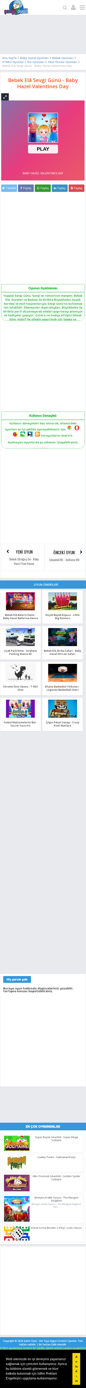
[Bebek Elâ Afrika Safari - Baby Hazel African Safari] (62, 646)
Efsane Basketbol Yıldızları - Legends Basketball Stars (62, 688)
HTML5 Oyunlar (13, 62)
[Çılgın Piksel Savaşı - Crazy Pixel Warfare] (62, 718)
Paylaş (27, 188)
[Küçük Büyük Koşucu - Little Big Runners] (62, 610)
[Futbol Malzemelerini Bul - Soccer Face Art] (20, 718)
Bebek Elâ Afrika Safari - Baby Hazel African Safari (62, 652)
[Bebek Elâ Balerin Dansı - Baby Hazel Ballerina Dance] (20, 610)
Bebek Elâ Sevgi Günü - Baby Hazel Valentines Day (43, 83)
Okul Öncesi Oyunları (62, 62)
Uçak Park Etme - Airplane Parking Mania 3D (20, 652)
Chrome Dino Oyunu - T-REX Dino (20, 688)
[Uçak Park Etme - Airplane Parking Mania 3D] (20, 646)
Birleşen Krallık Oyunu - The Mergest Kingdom (56, 1199)
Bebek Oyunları (62, 58)
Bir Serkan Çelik (53, 1344)
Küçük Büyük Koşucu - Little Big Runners (62, 616)
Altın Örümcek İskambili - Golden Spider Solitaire (56, 1177)
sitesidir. (62, 1344)
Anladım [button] (76, 1368)
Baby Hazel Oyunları (34, 58)
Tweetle (11, 188)
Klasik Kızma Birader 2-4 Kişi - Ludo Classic (56, 1228)
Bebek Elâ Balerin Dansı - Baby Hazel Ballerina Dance (20, 616)
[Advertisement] (43, 35)
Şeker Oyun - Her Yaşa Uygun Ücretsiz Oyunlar (50, 1341)
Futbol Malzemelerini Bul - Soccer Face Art (20, 724)
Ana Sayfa (9, 58)
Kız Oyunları (35, 62)
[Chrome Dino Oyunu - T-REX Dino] (20, 682)
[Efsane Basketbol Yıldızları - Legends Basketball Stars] (62, 682)
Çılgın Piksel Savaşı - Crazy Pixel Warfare (62, 724)
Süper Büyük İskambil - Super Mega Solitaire (56, 1138)
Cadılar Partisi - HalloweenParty (56, 1157)
